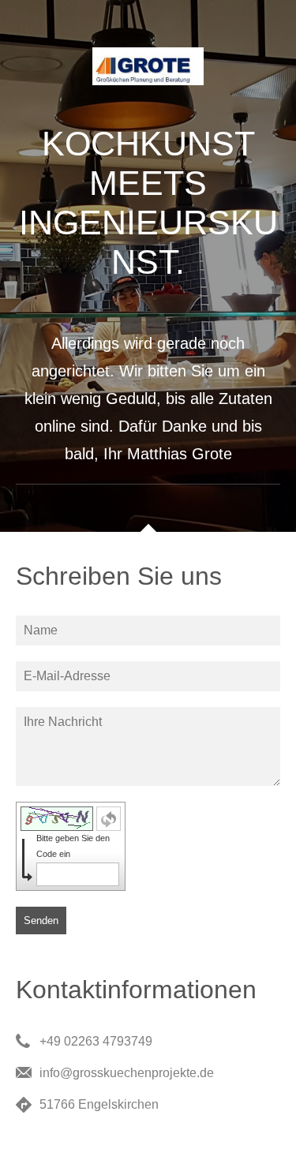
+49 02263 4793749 (95, 1041)
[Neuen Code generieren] (108, 818)
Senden (41, 920)
